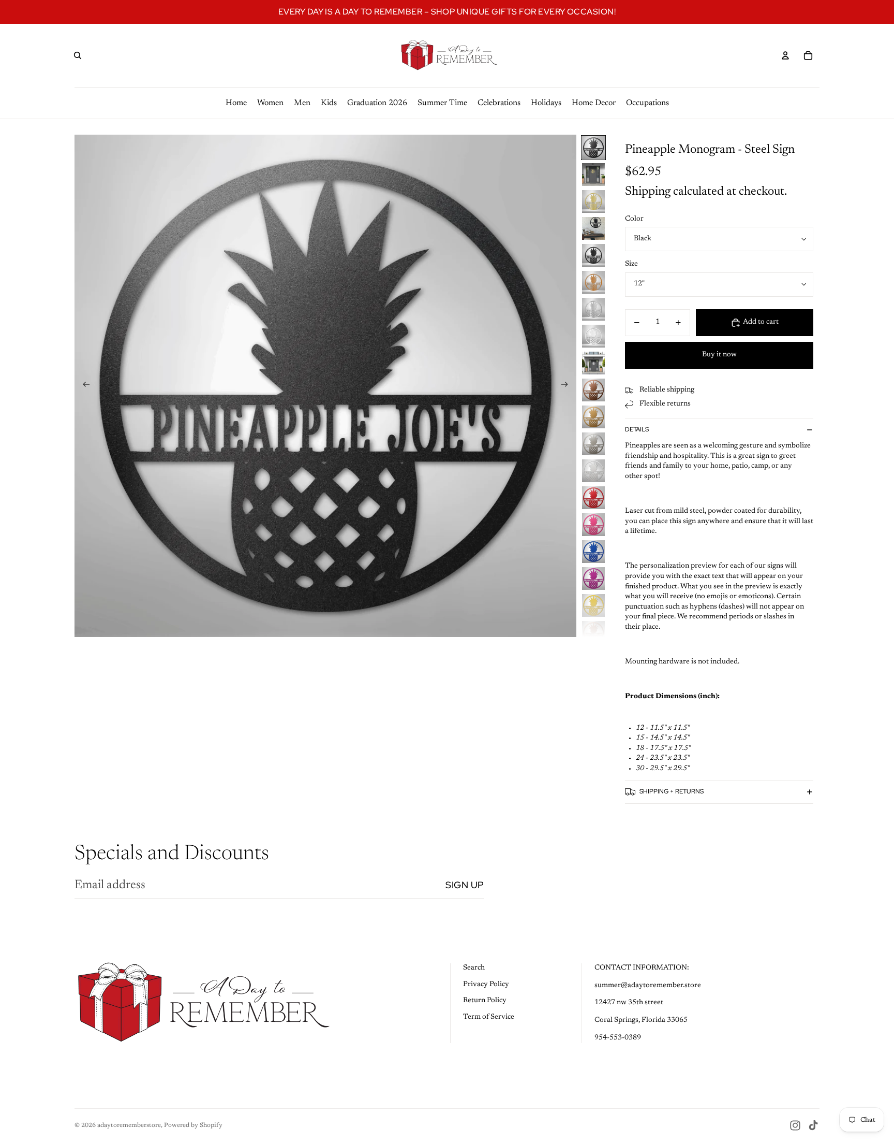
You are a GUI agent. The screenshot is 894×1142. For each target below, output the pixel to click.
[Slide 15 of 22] (593, 524)
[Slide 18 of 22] (593, 605)
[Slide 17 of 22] (593, 578)
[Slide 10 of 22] (593, 390)
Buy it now (719, 354)
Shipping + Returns (671, 791)
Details (637, 429)
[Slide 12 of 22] (593, 443)
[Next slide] (567, 385)
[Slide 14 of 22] (593, 497)
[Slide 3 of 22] (593, 201)
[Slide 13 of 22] (593, 470)
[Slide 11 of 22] (593, 417)
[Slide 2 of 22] (593, 174)
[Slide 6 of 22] (593, 282)
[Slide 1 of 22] (593, 147)
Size (631, 264)
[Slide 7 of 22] (593, 309)
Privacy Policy (486, 984)
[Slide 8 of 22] (593, 336)
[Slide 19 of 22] (593, 632)
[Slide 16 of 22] (593, 551)
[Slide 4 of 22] (593, 228)
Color (634, 219)
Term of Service (488, 1017)
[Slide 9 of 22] (593, 363)
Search (474, 968)
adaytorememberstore (129, 1125)
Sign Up (464, 885)
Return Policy (484, 1000)
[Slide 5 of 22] (593, 255)
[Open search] (77, 55)
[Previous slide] (83, 385)
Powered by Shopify (193, 1125)
